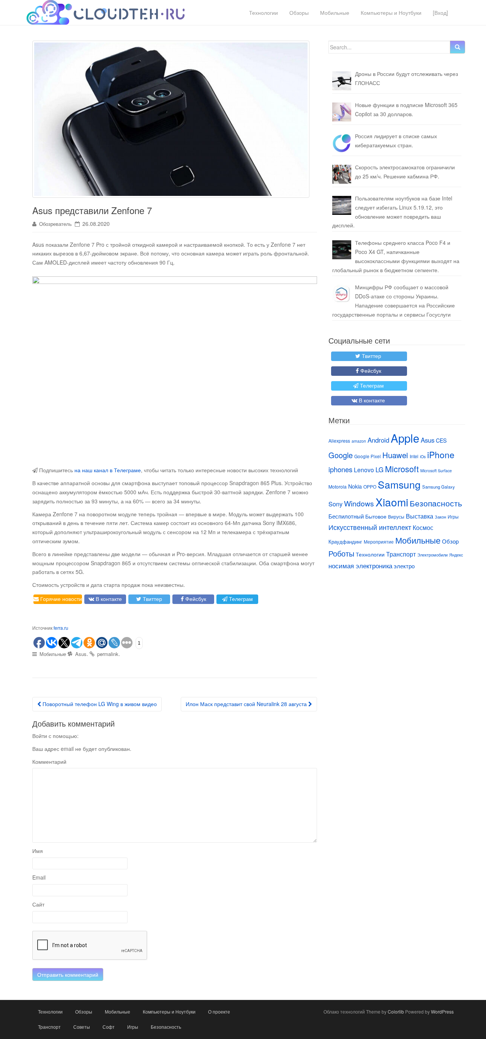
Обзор (450, 541)
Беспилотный (346, 516)
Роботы (341, 553)
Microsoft (402, 469)
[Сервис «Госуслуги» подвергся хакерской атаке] (341, 294)
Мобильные (334, 12)
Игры (453, 516)
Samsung (399, 484)
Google (340, 454)
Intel (414, 456)
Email (39, 877)
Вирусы (396, 516)
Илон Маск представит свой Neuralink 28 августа (247, 704)
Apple (405, 438)
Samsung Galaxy (438, 487)
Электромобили (432, 555)
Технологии (263, 12)
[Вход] (440, 12)
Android (378, 440)
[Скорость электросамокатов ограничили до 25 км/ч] (341, 174)
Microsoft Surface (436, 470)
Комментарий (49, 761)
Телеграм (240, 598)
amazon (359, 441)
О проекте (219, 1011)
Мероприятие (379, 541)
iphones (340, 469)
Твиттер (151, 598)
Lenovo (364, 469)
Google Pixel (367, 456)
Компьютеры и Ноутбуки (391, 12)
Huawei (395, 454)
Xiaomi (392, 501)
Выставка (419, 516)
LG (379, 469)
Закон (440, 517)
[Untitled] (341, 143)
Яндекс (456, 555)
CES (441, 440)
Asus (81, 653)
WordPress (442, 1011)
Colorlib (396, 1011)
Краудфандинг (345, 541)
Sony (335, 503)
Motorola (337, 486)
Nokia (355, 486)
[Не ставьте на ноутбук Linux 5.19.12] (341, 205)
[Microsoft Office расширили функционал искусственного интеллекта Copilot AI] (341, 111)
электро (404, 566)
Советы (81, 1026)
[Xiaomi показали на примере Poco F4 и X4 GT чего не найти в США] (341, 249)
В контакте (108, 598)
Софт (109, 1026)
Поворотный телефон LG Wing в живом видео (99, 704)
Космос (423, 527)
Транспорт (401, 553)
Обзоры (299, 12)
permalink (107, 653)
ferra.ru (61, 627)
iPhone (440, 454)
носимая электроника (360, 565)
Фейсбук (195, 598)
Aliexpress (339, 440)
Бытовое (376, 516)
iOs (423, 456)
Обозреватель (55, 223)
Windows (359, 503)
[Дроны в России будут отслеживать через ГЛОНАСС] (341, 80)
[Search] (457, 47)
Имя (37, 851)
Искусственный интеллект (369, 527)
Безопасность (436, 503)
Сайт (38, 904)
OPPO (369, 486)
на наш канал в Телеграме (107, 470)
